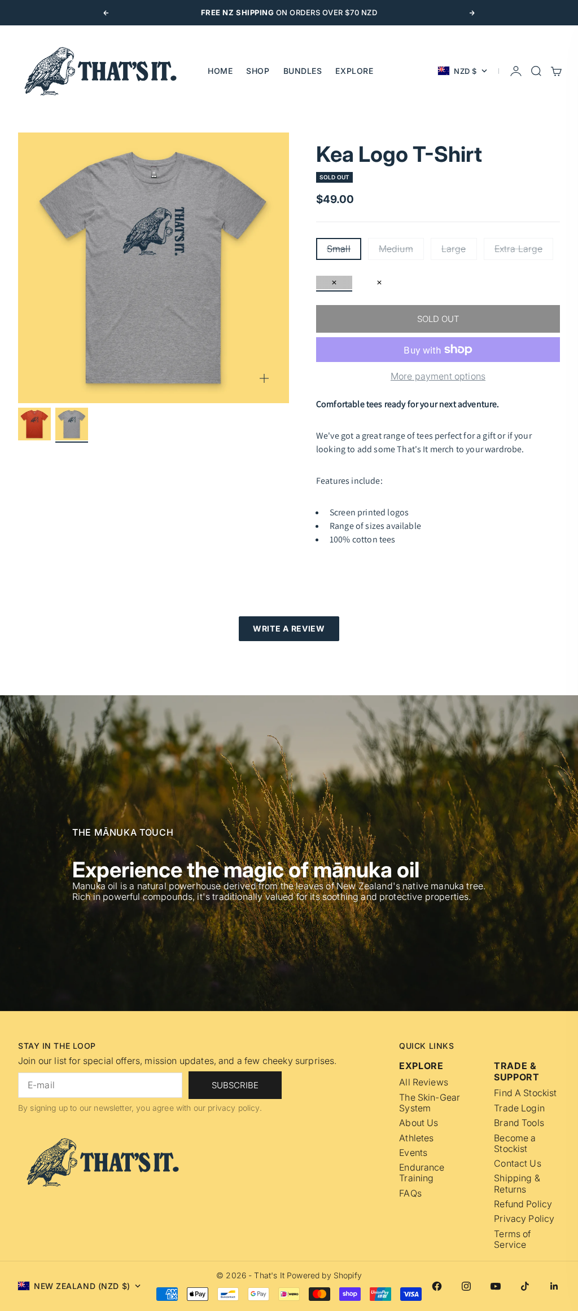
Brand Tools (519, 1123)
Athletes (416, 1138)
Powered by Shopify (324, 1275)
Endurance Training (421, 1173)
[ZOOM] (264, 378)
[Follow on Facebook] (437, 1286)
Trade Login (519, 1108)
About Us (418, 1123)
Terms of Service (512, 1239)
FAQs (410, 1193)
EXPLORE (354, 71)
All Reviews (423, 1082)
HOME (220, 71)
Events (413, 1152)
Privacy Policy (524, 1218)
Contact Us (517, 1163)
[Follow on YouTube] (495, 1286)
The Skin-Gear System (429, 1103)
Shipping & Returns (517, 1183)
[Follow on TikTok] (525, 1286)
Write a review (289, 628)
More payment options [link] (438, 376)
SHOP (257, 71)
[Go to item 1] (34, 424)
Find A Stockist (525, 1093)
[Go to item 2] (71, 424)
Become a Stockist (515, 1143)
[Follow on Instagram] (466, 1286)
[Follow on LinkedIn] (554, 1286)
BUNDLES (302, 71)
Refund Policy (523, 1204)
